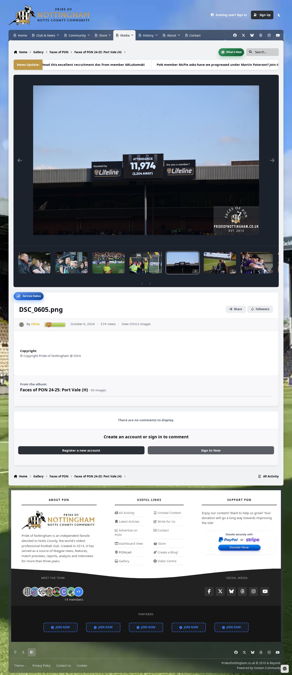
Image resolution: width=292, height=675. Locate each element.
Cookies (82, 666)
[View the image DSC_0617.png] (34, 262)
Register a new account (81, 450)
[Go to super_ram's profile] (42, 591)
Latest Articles (128, 521)
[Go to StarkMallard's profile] (71, 591)
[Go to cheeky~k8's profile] (35, 591)
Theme (19, 666)
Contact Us (63, 666)
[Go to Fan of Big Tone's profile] (49, 591)
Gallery (123, 561)
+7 (78, 592)
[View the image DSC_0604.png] (220, 262)
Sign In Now (211, 450)
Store (161, 543)
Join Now (63, 627)
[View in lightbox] (146, 160)
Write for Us (166, 521)
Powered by (259, 668)
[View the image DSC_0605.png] (183, 262)
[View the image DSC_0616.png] (71, 262)
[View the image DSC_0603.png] (257, 262)
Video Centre (166, 561)
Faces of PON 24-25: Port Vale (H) (54, 390)
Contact (163, 530)
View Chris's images (136, 324)
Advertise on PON (126, 532)
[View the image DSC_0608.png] (146, 262)
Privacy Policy (41, 666)
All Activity (126, 513)
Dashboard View (130, 543)
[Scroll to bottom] (285, 669)
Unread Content (169, 513)
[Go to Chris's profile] (21, 324)
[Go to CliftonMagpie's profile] (64, 591)
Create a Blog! (167, 552)
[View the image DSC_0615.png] (108, 262)
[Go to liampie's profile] (56, 591)
